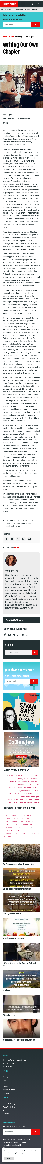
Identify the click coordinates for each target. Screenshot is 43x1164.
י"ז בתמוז (17, 833)
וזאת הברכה (13, 803)
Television (34, 9)
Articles (27, 9)
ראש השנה (8, 818)
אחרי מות (12, 788)
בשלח (24, 782)
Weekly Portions (9, 1090)
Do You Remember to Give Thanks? (17, 888)
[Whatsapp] (27, 634)
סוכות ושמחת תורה (11, 821)
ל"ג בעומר (35, 827)
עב (38, 4)
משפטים (13, 782)
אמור (30, 791)
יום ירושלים (9, 830)
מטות (28, 797)
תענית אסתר (16, 815)
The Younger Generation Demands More (19, 864)
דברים (37, 800)
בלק (37, 797)
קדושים (36, 791)
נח (31, 776)
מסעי (23, 797)
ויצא (37, 779)
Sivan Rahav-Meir (9, 4)
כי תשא (25, 785)
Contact (6, 1087)
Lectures (6, 1083)
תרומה (37, 785)
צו (33, 788)
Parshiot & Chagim (14, 620)
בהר (26, 791)
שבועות (16, 830)
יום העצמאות (26, 827)
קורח (15, 794)
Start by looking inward (12, 913)
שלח (19, 794)
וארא (32, 782)
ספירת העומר (27, 824)
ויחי (15, 779)
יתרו (18, 782)
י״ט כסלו (7, 815)
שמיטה (29, 815)
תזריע (24, 788)
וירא (22, 776)
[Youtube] (9, 634)
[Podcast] (23, 634)
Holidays (6, 1093)
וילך (25, 803)
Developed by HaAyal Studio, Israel (15, 1142)
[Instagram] (18, 634)
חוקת (10, 794)
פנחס (33, 797)
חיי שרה (17, 776)
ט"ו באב (36, 833)
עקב (26, 800)
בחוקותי (21, 791)
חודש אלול (7, 836)
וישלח (33, 779)
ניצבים (30, 803)
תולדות (10, 776)
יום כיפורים (25, 818)
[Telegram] (14, 634)
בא (28, 782)
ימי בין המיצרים (26, 833)
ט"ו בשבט (8, 824)
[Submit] (35, 24)
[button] (23, 4)
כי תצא (9, 800)
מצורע (19, 788)
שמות (37, 782)
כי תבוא (36, 803)
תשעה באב (9, 833)
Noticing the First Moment (13, 938)
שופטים (16, 800)
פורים (15, 824)
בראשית (36, 776)
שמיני (29, 788)
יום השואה (8, 827)
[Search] (35, 652)
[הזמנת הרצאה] (21, 711)
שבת (23, 815)
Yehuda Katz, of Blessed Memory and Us (19, 1039)
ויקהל (20, 785)
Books (5, 1080)
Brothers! (6, 990)
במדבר (36, 794)
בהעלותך (26, 794)
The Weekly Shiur (18, 9)
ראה (21, 800)
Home (5, 36)
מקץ (23, 779)
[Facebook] (5, 634)
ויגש (19, 779)
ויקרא (37, 788)
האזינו (21, 803)
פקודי (15, 785)
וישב (27, 779)
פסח (19, 824)
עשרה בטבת (29, 821)
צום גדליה (17, 818)
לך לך (27, 776)
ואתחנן (31, 800)
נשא (31, 794)
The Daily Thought (6, 9)
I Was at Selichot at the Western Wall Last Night (19, 964)
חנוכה (21, 821)
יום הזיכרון (17, 827)
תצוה (31, 785)
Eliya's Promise (9, 1015)
